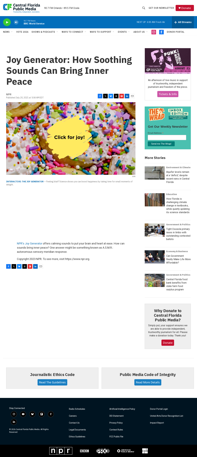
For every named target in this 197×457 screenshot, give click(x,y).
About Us (139, 32)
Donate (186, 8)
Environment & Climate (178, 167)
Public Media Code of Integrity (148, 374)
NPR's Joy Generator (29, 243)
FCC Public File (116, 437)
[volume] (16, 22)
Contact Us (74, 423)
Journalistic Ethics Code (52, 374)
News (6, 32)
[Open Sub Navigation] (12, 32)
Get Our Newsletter (161, 8)
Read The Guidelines (52, 382)
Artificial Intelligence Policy (122, 409)
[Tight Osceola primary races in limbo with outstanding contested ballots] (155, 230)
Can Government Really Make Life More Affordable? (178, 259)
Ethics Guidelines (77, 437)
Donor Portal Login (159, 409)
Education (171, 194)
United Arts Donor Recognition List (166, 416)
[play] (6, 22)
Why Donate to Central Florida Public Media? (168, 315)
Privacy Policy (116, 423)
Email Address (155, 133)
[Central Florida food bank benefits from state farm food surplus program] (155, 280)
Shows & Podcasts (43, 32)
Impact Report (157, 423)
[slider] (21, 22)
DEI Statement (116, 416)
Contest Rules (116, 430)
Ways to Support (100, 32)
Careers (73, 416)
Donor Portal (175, 32)
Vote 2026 (22, 32)
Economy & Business (177, 251)
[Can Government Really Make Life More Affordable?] (155, 256)
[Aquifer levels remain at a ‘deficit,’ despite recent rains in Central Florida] (155, 173)
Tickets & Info (168, 94)
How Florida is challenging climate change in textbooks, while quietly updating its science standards (178, 205)
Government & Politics (178, 224)
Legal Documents (77, 430)
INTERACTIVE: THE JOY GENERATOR (25, 181)
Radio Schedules (77, 409)
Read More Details (148, 382)
